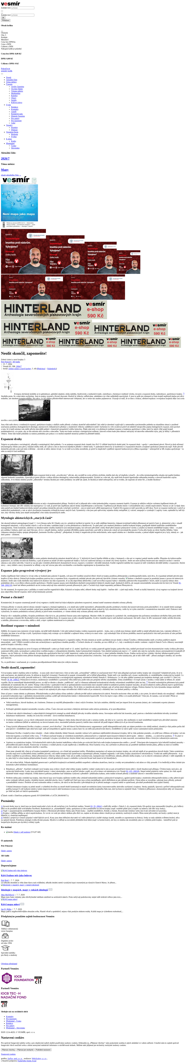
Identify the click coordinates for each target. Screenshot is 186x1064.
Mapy (5, 169)
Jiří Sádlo (16, 362)
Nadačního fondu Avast (26, 1061)
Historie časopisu (18, 116)
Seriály (14, 100)
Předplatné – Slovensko (15, 1028)
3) (2, 813)
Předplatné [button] (10, 143)
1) (2, 806)
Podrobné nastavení (43, 1050)
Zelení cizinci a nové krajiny (19, 369)
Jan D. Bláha (6, 909)
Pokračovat (5, 69)
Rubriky (14, 96)
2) (2, 811)
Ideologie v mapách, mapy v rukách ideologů (24, 890)
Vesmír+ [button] (9, 125)
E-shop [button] (9, 139)
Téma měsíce (11, 82)
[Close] (2, 31)
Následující (51, 369)
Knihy (13, 141)
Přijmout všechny (8, 1050)
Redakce (14, 107)
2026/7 (5, 158)
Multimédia (15, 93)
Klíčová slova (16, 102)
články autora (6, 851)
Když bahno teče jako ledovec (16, 875)
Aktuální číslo (11, 80)
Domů (8, 77)
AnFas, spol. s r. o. (14, 1058)
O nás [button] (8, 105)
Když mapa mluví (10, 904)
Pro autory (15, 118)
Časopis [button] (9, 84)
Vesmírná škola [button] (12, 132)
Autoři (13, 112)
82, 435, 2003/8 (132, 771)
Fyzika (14, 137)
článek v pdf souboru (21, 832)
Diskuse (14, 130)
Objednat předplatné (9, 964)
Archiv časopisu (17, 86)
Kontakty (15, 109)
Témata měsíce (17, 91)
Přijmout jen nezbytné (25, 1050)
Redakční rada (17, 114)
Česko (13, 146)
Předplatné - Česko (13, 1021)
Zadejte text (5, 8)
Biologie (14, 134)
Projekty (14, 127)
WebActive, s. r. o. (39, 1058)
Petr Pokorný (6, 362)
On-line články (17, 89)
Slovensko (15, 148)
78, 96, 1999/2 (13, 680)
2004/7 (19, 366)
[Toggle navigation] (2, 73)
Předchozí (41, 369)
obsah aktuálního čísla (11, 175)
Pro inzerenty (16, 121)
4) (2, 818)
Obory (13, 98)
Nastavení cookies (8, 1054)
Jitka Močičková (7, 895)
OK (3, 18)
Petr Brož (5, 880)
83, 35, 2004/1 (96, 806)
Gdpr (13, 123)
